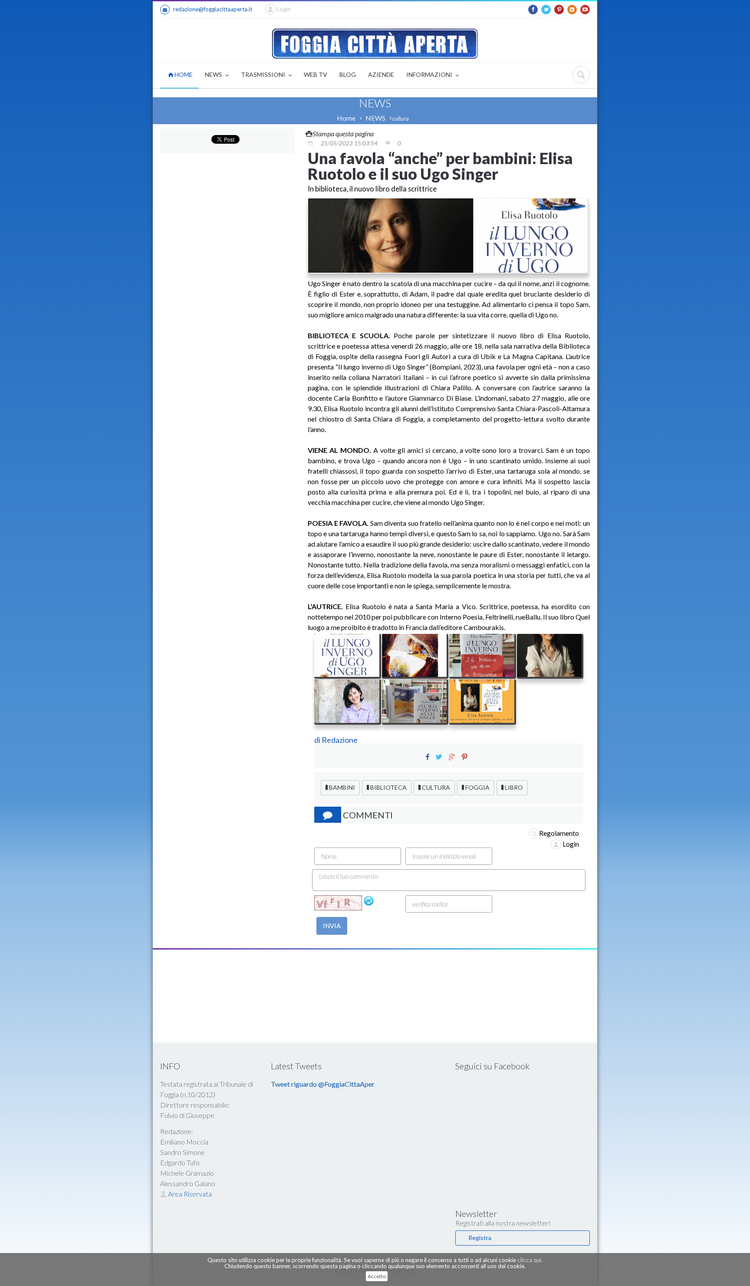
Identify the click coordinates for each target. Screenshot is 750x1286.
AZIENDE (381, 74)
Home (346, 118)
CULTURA (435, 787)
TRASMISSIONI (263, 74)
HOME (183, 74)
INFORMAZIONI (430, 74)
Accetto (377, 1276)
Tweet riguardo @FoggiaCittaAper (323, 1084)
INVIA (332, 926)
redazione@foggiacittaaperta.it (212, 9)
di (318, 740)
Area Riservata (189, 1194)
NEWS (214, 74)
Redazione (340, 740)
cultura (400, 118)
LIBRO (513, 787)
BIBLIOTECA (388, 787)
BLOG (347, 74)
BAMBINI (341, 787)
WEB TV (315, 74)
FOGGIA (477, 787)
